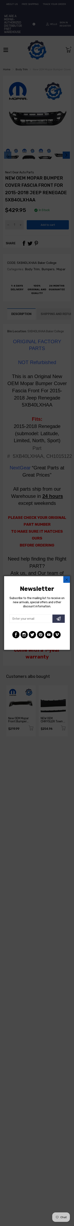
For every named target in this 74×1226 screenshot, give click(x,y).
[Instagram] (24, 634)
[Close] (66, 579)
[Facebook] (16, 634)
